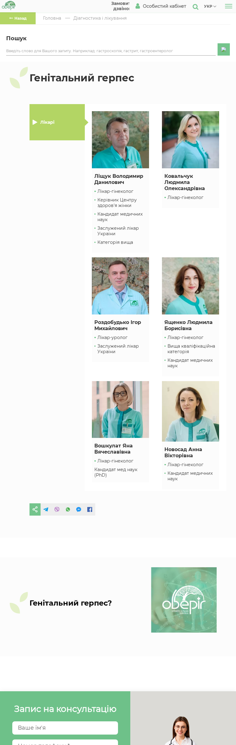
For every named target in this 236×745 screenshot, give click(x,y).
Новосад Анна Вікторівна (183, 452)
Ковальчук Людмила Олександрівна (184, 182)
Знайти (224, 49)
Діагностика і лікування (100, 18)
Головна (52, 18)
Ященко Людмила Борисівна (188, 325)
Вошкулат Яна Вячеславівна (113, 449)
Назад (20, 18)
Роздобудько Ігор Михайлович (117, 325)
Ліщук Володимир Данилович (118, 179)
